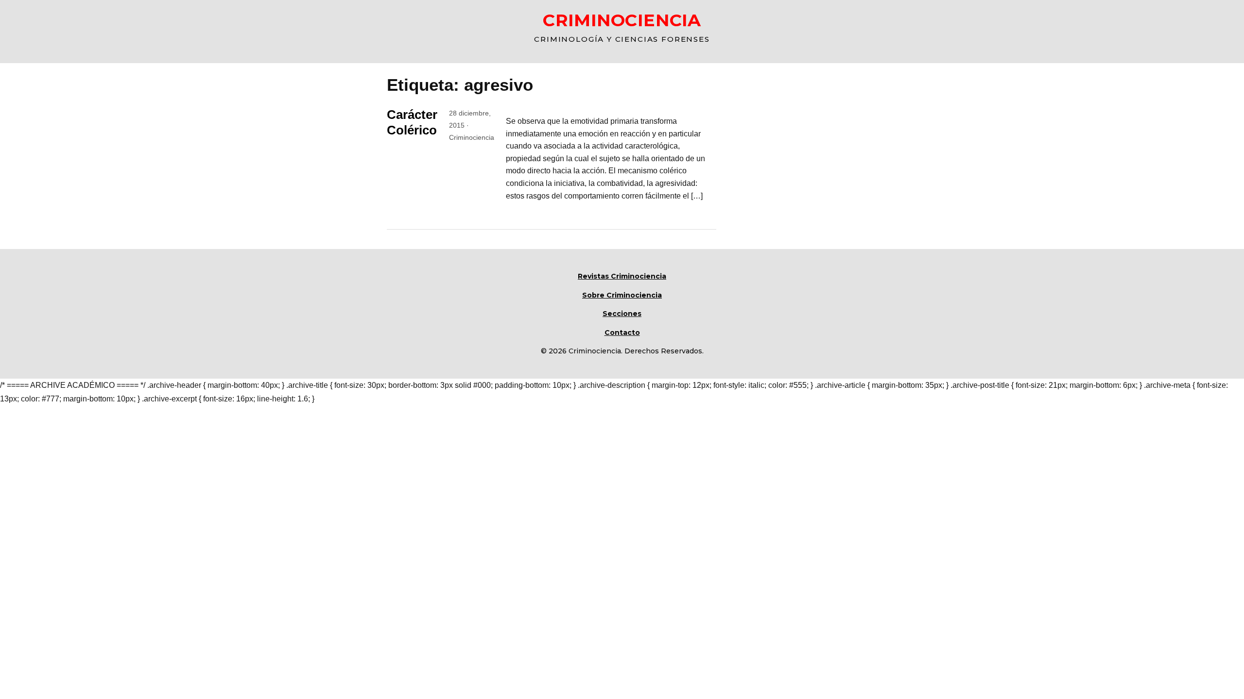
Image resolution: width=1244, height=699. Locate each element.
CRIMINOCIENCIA (622, 20)
